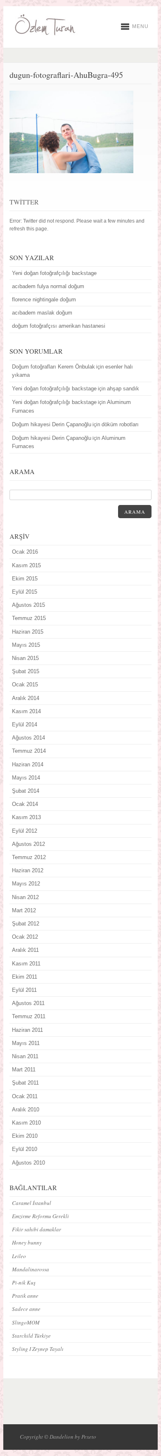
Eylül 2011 (24, 990)
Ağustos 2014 (28, 738)
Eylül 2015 (24, 592)
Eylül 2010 (24, 1149)
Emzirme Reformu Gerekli (40, 1216)
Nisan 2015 (25, 658)
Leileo (19, 1256)
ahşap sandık (123, 388)
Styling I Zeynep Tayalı (38, 1349)
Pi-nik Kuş (24, 1282)
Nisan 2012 (25, 897)
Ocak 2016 (25, 552)
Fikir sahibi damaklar (36, 1229)
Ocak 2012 (25, 937)
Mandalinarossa (30, 1269)
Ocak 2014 (25, 804)
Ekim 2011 (24, 977)
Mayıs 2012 (26, 884)
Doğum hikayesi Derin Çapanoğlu (51, 424)
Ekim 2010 (25, 1136)
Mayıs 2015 (26, 645)
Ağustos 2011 (28, 1003)
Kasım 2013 (26, 817)
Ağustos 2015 (28, 605)
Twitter (24, 201)
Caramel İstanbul (31, 1203)
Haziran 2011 (27, 1030)
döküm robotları (120, 424)
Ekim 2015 (25, 578)
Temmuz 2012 (29, 857)
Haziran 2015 (27, 632)
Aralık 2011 (25, 950)
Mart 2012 (24, 910)
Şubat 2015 (25, 671)
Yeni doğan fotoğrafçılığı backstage (54, 273)
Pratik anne (25, 1295)
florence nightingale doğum (44, 299)
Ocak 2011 (25, 1096)
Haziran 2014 (27, 764)
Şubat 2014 (25, 791)
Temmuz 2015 (29, 618)
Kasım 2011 (26, 963)
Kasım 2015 (26, 565)
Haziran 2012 (27, 870)
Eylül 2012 (24, 831)
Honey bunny (27, 1242)
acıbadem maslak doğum (42, 313)
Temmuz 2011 (28, 1016)
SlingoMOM (26, 1322)
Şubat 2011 (25, 1083)
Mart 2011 (24, 1069)
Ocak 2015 (25, 684)
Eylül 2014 (24, 724)
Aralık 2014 (25, 698)
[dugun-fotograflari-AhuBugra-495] (71, 171)
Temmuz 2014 (29, 751)
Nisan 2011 (25, 1056)
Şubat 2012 (25, 924)
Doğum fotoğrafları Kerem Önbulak (53, 367)
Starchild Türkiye (31, 1335)
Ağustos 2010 (28, 1163)
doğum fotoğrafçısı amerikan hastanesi (58, 326)
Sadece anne (26, 1309)
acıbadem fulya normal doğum (48, 286)
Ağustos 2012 (28, 844)
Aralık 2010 (25, 1109)
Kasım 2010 (26, 1123)
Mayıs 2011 (26, 1043)
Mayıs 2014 (26, 778)
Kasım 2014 (26, 711)
